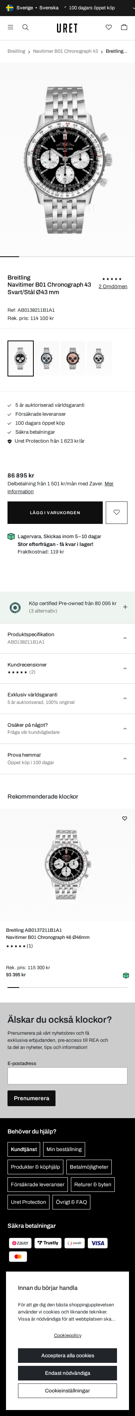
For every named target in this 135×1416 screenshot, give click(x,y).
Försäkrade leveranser (40, 414)
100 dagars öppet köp (39, 423)
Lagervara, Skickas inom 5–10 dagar (59, 540)
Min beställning (64, 1149)
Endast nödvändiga (67, 1373)
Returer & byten (92, 1184)
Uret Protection (28, 1202)
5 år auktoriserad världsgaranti (49, 405)
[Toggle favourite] (117, 512)
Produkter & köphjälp (35, 1167)
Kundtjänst (24, 1149)
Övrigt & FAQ (71, 1202)
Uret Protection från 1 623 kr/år (50, 441)
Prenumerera (31, 1098)
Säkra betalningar (34, 432)
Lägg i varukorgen (55, 512)
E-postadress (22, 1063)
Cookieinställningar (67, 1391)
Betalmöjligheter (89, 1167)
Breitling (16, 51)
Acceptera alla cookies (67, 1355)
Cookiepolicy (67, 1335)
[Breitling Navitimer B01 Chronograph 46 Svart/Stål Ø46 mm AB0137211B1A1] (68, 864)
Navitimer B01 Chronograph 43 (65, 51)
